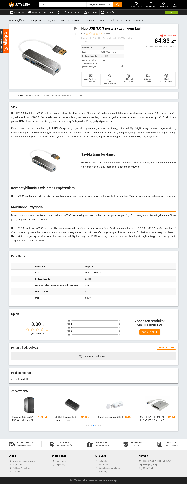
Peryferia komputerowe (42, 12)
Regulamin (17, 464)
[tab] (14, 95)
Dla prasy (103, 464)
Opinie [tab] (45, 95)
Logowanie (61, 461)
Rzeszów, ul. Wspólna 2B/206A (157, 461)
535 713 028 (149, 468)
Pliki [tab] (82, 95)
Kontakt (16, 471)
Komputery (18, 12)
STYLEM (23, 4)
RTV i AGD (92, 12)
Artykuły (103, 461)
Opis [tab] (20, 95)
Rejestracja (61, 464)
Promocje (171, 12)
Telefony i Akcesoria (70, 12)
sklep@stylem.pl (150, 464)
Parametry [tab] (32, 95)
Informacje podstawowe (23, 461)
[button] (100, 4)
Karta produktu (22, 379)
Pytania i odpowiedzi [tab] (64, 95)
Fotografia (109, 12)
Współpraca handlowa (109, 468)
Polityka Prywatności (22, 468)
